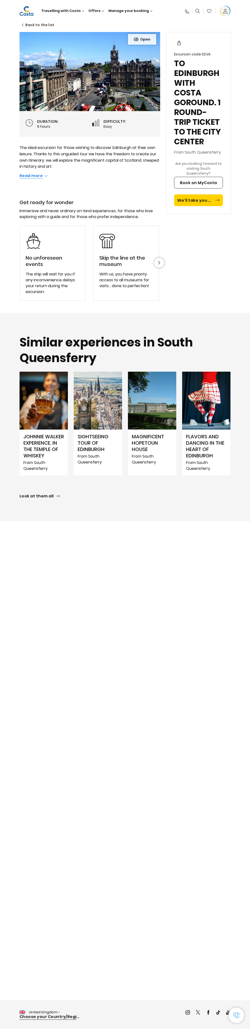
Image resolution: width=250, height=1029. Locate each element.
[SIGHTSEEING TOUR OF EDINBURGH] (98, 424)
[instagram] (188, 1013)
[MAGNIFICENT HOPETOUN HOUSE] (152, 424)
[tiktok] (218, 1013)
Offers (94, 11)
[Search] (198, 11)
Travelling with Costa (61, 11)
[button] (209, 11)
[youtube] (228, 1013)
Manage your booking (128, 11)
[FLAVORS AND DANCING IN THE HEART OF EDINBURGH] (206, 424)
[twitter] (198, 1013)
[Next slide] (159, 263)
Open (145, 39)
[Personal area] (225, 11)
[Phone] (187, 11)
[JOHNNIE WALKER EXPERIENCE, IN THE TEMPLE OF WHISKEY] (44, 424)
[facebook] (208, 1013)
